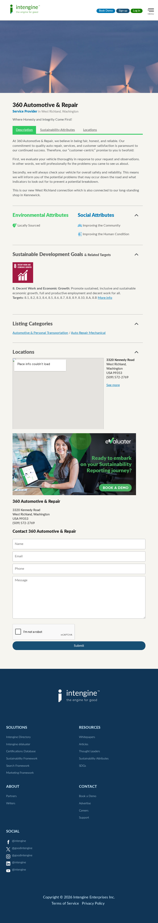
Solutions (16, 727)
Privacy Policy (93, 903)
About (12, 786)
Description (24, 130)
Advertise (85, 803)
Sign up (123, 10)
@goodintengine (22, 848)
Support (84, 817)
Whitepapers (87, 737)
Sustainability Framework (21, 758)
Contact (88, 786)
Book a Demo (87, 796)
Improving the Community (101, 225)
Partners (11, 796)
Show (137, 216)
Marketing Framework (20, 772)
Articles (83, 744)
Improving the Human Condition (106, 234)
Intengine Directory (18, 737)
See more (113, 385)
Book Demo (106, 10)
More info (105, 297)
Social (12, 831)
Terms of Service (65, 903)
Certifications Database (21, 751)
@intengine (19, 841)
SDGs (82, 765)
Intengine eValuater (18, 744)
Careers (83, 810)
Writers (10, 803)
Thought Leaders (89, 751)
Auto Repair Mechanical (88, 333)
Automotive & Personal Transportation (40, 333)
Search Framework (17, 765)
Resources (89, 727)
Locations (90, 130)
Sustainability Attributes (57, 130)
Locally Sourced (28, 225)
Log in (136, 10)
